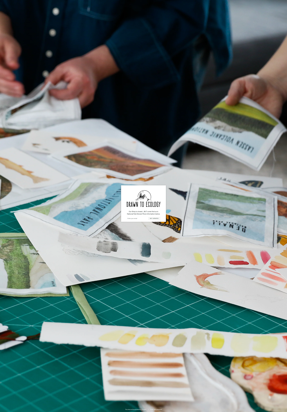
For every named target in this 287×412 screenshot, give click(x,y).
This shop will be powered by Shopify (136, 409)
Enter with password (156, 409)
